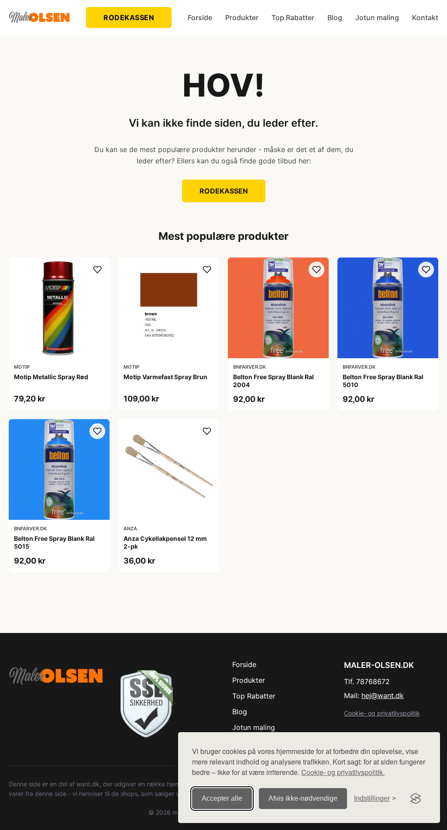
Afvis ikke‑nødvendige (302, 798)
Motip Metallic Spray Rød (51, 376)
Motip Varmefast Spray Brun (165, 376)
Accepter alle (222, 798)
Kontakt (425, 17)
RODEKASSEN (128, 17)
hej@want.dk (382, 695)
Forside (200, 17)
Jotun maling (377, 17)
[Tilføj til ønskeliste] (97, 269)
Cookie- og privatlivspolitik (382, 713)
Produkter (241, 17)
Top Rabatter (293, 17)
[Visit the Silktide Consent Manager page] (415, 798)
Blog (334, 17)
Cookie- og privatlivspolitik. (343, 772)
